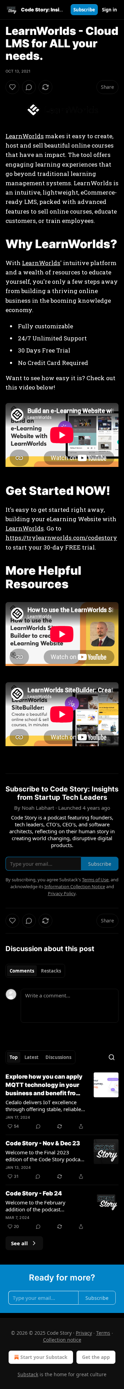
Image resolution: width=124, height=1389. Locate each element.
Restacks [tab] (51, 971)
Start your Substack (44, 1357)
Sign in (109, 10)
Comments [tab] (22, 971)
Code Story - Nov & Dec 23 (43, 1143)
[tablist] (35, 971)
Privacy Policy (61, 893)
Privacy (84, 1333)
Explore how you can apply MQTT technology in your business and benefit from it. (44, 1085)
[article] (62, 1101)
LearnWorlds (25, 136)
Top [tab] (14, 1057)
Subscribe (84, 10)
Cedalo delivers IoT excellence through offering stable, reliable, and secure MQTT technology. (44, 1106)
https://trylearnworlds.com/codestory (61, 538)
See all (19, 1243)
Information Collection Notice (74, 886)
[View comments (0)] (29, 87)
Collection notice (62, 1339)
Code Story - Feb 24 (34, 1193)
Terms (103, 1333)
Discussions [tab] (58, 1057)
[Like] (12, 87)
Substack (28, 1374)
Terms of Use (95, 879)
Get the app (96, 1357)
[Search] (111, 1057)
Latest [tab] (31, 1057)
